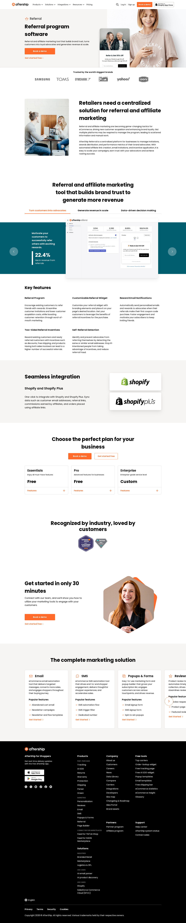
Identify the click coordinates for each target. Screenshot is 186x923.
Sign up (131, 4)
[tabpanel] (93, 285)
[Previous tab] (13, 251)
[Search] (117, 4)
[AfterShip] (21, 4)
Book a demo (145, 4)
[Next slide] (169, 701)
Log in (123, 4)
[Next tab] (172, 251)
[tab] (47, 210)
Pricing (89, 4)
